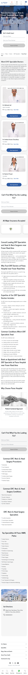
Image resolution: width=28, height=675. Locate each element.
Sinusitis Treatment (6, 497)
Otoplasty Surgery (5, 480)
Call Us (25, 673)
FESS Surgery (5, 474)
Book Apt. (12, 673)
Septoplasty (4, 465)
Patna (6, 54)
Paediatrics (4, 573)
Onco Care (4, 541)
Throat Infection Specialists (7, 520)
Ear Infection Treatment (7, 501)
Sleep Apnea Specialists (7, 524)
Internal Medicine (5, 564)
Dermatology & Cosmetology (8, 559)
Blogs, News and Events (6, 651)
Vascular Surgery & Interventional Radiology (11, 582)
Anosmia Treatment (6, 478)
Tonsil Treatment (5, 467)
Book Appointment (14, 116)
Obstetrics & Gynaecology (7, 550)
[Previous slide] (1, 408)
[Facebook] (10, 663)
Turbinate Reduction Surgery (8, 522)
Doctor (10, 54)
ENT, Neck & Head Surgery (7, 562)
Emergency (11, 4)
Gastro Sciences (5, 546)
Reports (17, 4)
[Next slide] (26, 408)
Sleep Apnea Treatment (6, 471)
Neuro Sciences (5, 543)
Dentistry (4, 566)
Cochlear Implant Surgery (7, 476)
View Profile (16, 109)
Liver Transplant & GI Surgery (8, 580)
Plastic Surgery (5, 557)
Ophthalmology (5, 578)
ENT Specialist (17, 54)
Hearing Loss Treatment (7, 499)
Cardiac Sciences (5, 539)
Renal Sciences (5, 553)
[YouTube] (18, 663)
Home (2, 54)
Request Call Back (14, 45)
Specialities (3, 648)
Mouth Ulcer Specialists (7, 495)
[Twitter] (12, 663)
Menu (3, 673)
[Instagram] (15, 663)
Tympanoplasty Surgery (7, 469)
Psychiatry (4, 569)
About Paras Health (5, 655)
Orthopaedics (5, 548)
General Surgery (5, 555)
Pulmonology (5, 571)
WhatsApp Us (19, 673)
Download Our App (5, 659)
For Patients (4, 644)
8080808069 (9, 615)
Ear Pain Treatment (6, 503)
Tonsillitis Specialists (6, 518)
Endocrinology (5, 575)
